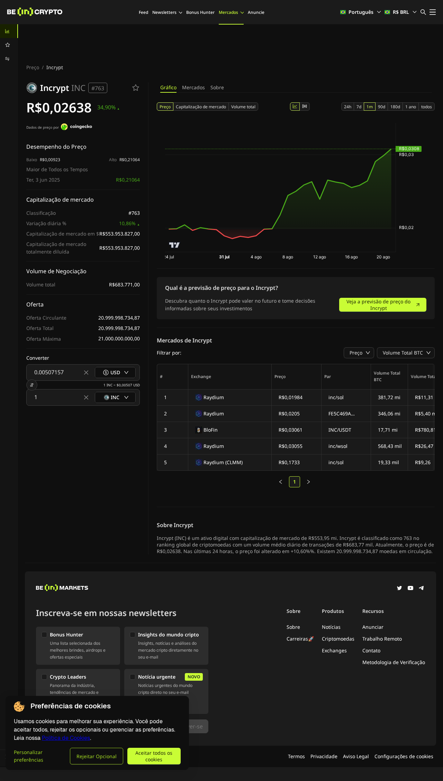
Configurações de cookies (403, 756)
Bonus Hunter (200, 12)
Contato (371, 650)
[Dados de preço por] (76, 127)
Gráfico (168, 87)
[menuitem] (9, 31)
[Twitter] (399, 589)
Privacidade (323, 756)
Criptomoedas (338, 638)
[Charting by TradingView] (175, 245)
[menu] (9, 45)
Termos (296, 756)
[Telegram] (421, 589)
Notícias (331, 627)
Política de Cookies (66, 738)
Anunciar (372, 627)
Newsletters (164, 12)
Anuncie (256, 12)
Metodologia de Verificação (393, 662)
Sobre (217, 87)
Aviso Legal (356, 756)
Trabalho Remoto (382, 638)
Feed (143, 12)
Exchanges (334, 650)
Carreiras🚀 (300, 638)
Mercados (228, 12)
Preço (32, 67)
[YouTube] (410, 589)
